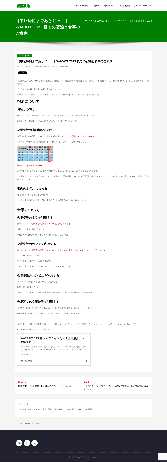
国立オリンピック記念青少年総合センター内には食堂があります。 (44, 224)
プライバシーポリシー (142, 5)
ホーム (87, 20)
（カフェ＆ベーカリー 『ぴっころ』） (90, 250)
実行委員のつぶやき (42, 66)
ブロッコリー (25, 66)
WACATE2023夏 (62, 66)
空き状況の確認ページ (34, 165)
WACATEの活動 (82, 5)
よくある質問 (125, 5)
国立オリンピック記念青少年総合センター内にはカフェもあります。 (45, 250)
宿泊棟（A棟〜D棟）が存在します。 (85, 136)
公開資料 (95, 5)
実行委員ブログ (109, 5)
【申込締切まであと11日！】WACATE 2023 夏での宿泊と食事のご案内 (122, 20)
